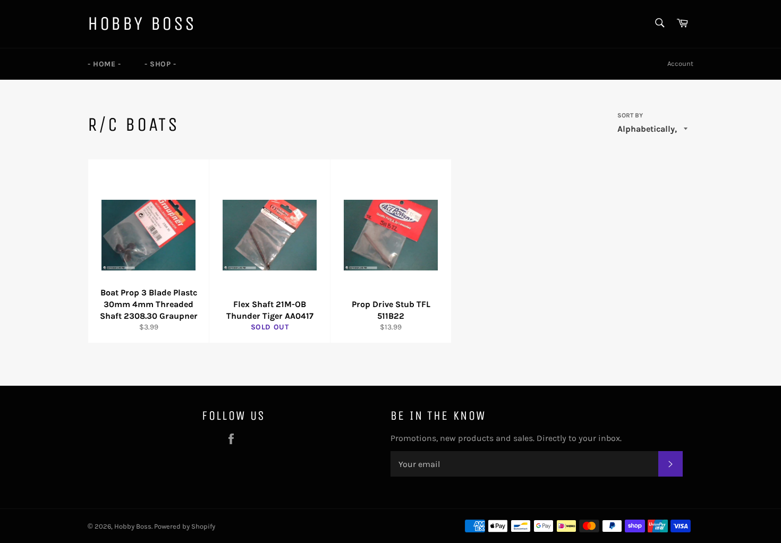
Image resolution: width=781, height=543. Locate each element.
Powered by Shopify (184, 526)
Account (680, 63)
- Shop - (160, 64)
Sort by (630, 115)
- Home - (104, 64)
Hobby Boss (142, 23)
